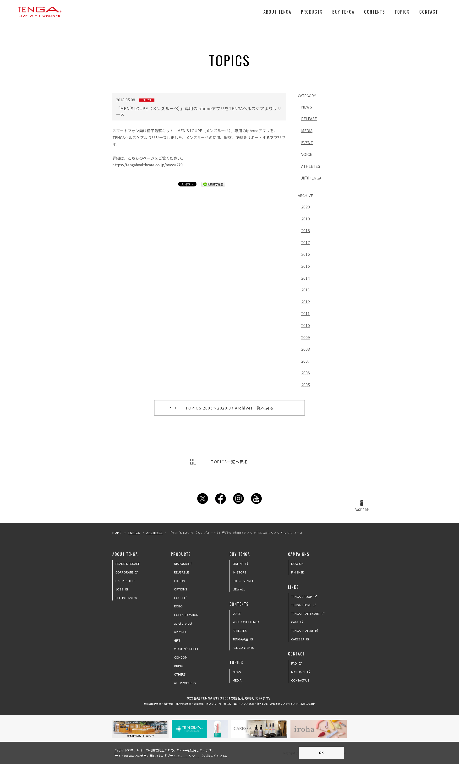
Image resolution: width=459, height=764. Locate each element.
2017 (305, 242)
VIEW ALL (239, 589)
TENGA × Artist (302, 630)
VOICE (306, 154)
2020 (305, 207)
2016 (305, 254)
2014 (305, 278)
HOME (117, 532)
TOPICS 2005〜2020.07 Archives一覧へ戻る (229, 408)
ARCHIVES (154, 532)
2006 (305, 373)
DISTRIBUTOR (125, 580)
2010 (305, 325)
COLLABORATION (186, 614)
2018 (305, 230)
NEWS (306, 107)
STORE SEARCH (243, 580)
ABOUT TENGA (277, 12)
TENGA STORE (301, 604)
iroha (294, 621)
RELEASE (309, 118)
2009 (305, 337)
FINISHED (297, 572)
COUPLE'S (181, 597)
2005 (305, 384)
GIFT (177, 640)
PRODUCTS (312, 12)
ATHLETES (310, 166)
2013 (305, 290)
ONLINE (238, 563)
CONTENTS (374, 12)
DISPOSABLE (183, 563)
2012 (305, 302)
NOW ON (297, 563)
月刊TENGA (311, 178)
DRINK (178, 665)
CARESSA (297, 639)
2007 (305, 361)
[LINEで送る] (213, 184)
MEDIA (306, 130)
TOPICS (402, 12)
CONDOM (180, 657)
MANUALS (298, 671)
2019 (305, 219)
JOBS (119, 589)
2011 (305, 313)
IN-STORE (239, 572)
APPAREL (180, 631)
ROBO (178, 606)
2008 (305, 349)
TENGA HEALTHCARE (305, 613)
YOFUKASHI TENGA (246, 621)
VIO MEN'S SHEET (186, 648)
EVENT (307, 142)
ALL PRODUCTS (185, 682)
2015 (305, 266)
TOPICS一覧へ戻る (229, 461)
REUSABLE (181, 572)
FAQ (294, 663)
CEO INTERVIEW (126, 597)
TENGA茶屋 (240, 639)
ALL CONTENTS (243, 647)
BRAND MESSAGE (127, 563)
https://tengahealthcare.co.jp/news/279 (147, 165)
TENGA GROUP (301, 596)
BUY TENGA (343, 12)
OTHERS (180, 674)
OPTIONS (180, 589)
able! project (183, 623)
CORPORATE (124, 572)
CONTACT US (300, 680)
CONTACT (428, 12)
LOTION (179, 580)
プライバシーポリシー (182, 755)
